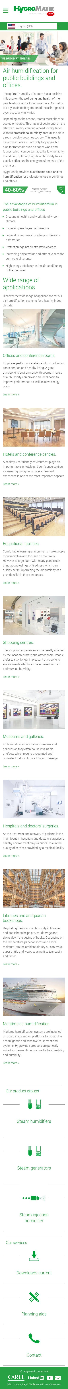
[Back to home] (34, 10)
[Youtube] (50, 1378)
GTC (9, 1384)
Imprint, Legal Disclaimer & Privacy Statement (37, 1384)
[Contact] (58, 1378)
